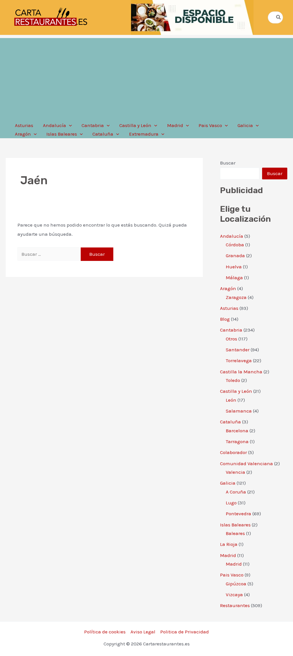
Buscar (227, 163)
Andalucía (231, 236)
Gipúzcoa (236, 583)
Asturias (229, 308)
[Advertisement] (146, 78)
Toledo (233, 380)
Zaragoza (236, 297)
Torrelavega (239, 360)
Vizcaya (234, 594)
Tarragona (237, 441)
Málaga (234, 277)
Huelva (234, 266)
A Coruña (236, 492)
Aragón (228, 288)
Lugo (231, 503)
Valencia (235, 472)
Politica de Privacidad (184, 632)
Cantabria (231, 330)
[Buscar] (278, 17)
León (231, 400)
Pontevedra (238, 513)
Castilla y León (236, 391)
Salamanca (239, 411)
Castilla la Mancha (241, 371)
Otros (231, 339)
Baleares (235, 533)
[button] (69, 125)
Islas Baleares (235, 525)
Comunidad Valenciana (246, 463)
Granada (235, 255)
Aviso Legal (142, 632)
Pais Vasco (231, 575)
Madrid (228, 555)
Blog (225, 319)
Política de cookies (105, 632)
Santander (238, 349)
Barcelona (237, 430)
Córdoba (235, 244)
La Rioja (228, 544)
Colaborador (233, 452)
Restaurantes (235, 605)
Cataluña (230, 422)
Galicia (227, 483)
